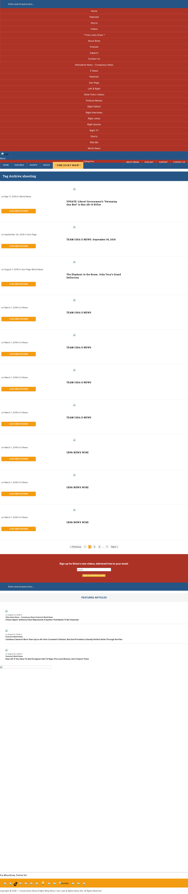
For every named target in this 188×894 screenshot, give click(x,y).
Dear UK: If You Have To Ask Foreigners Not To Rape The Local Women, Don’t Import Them (47, 659)
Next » (114, 546)
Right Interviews (94, 112)
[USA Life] (54, 884)
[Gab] (49, 884)
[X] (10, 884)
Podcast (94, 46)
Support (94, 52)
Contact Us (94, 58)
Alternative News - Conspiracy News (94, 64)
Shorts (94, 23)
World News (94, 148)
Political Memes (94, 100)
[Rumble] (64, 884)
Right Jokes (94, 118)
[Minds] (43, 884)
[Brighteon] (78, 884)
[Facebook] (5, 884)
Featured (94, 17)
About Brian (94, 40)
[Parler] (25, 884)
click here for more (18, 211)
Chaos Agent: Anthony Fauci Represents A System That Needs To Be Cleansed (42, 619)
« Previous (75, 546)
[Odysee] (73, 884)
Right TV (94, 130)
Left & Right (94, 88)
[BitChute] (36, 884)
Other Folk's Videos (94, 94)
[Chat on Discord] (84, 884)
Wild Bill (94, 142)
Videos (94, 29)
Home (94, 11)
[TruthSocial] (31, 884)
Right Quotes (94, 124)
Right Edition (94, 106)
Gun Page (94, 82)
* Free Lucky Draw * (94, 35)
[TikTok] (15, 884)
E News (94, 70)
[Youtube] (20, 884)
